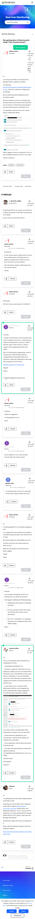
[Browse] (7, 9)
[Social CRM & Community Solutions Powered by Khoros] (29, 868)
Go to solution (20, 47)
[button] (12, 911)
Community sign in (27, 9)
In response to (17, 248)
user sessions (20, 165)
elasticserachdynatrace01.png (12, 832)
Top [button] (2, 867)
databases (11, 165)
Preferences (17, 915)
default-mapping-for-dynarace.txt (13, 365)
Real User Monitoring (8, 34)
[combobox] (17, 22)
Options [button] (33, 34)
